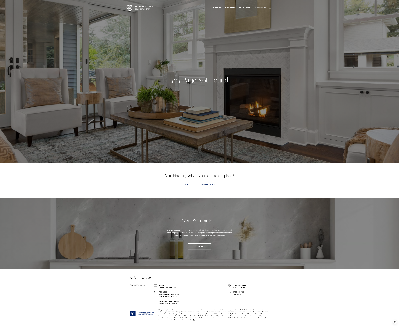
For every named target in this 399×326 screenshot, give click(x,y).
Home (186, 185)
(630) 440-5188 (239, 287)
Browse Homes (208, 185)
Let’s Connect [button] (199, 246)
